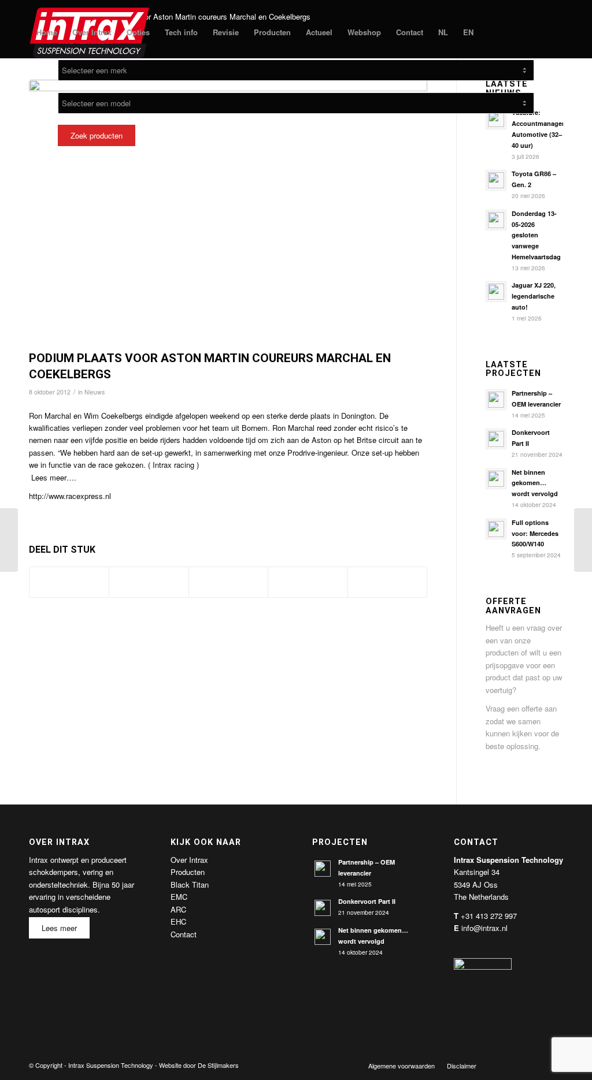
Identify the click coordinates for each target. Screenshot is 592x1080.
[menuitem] (47, 32)
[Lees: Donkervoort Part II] (496, 439)
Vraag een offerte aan (521, 708)
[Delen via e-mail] (387, 582)
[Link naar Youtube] (537, 1065)
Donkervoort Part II (366, 901)
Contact (184, 934)
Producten (188, 871)
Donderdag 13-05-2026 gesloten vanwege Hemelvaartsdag (536, 235)
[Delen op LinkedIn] (307, 582)
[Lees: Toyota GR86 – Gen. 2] (496, 180)
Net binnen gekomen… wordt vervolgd (535, 483)
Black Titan (190, 884)
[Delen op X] (148, 582)
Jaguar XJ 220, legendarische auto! (534, 296)
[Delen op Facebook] (69, 582)
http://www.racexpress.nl (70, 495)
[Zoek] (492, 32)
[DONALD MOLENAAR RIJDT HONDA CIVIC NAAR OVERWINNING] (583, 540)
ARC (178, 909)
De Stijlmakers (218, 1065)
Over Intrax (189, 859)
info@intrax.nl (484, 927)
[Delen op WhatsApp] (228, 582)
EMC (179, 896)
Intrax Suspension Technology (110, 1065)
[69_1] (228, 212)
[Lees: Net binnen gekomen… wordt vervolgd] (496, 478)
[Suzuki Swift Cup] (9, 540)
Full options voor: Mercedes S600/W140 (535, 533)
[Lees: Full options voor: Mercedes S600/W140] (496, 529)
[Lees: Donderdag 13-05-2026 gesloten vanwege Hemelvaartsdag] (496, 220)
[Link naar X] (519, 1065)
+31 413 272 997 (489, 915)
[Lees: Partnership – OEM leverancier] (496, 399)
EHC (178, 921)
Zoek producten (97, 135)
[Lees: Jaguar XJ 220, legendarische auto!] (496, 291)
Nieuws (94, 392)
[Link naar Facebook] (502, 1065)
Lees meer (59, 927)
